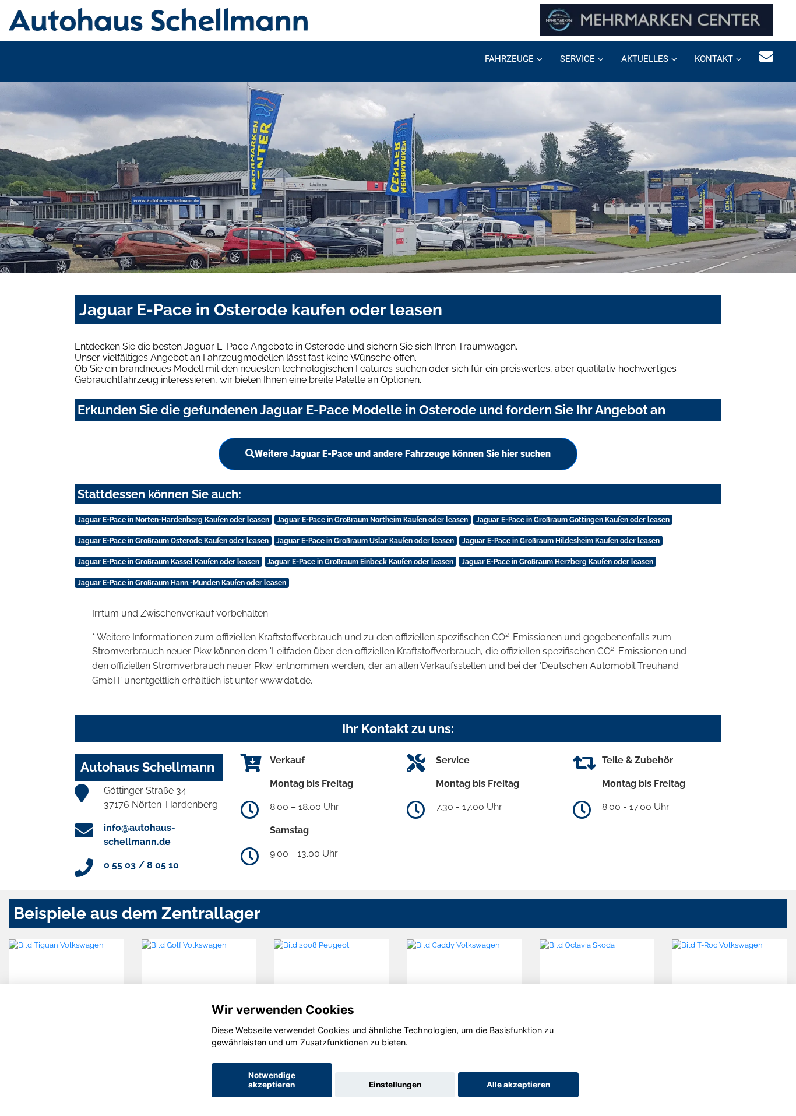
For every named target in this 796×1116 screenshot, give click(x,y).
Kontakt (714, 59)
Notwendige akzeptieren (271, 1080)
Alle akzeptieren (518, 1084)
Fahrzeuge (509, 59)
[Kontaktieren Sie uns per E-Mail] (766, 56)
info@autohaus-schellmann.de (139, 834)
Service (577, 59)
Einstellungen (395, 1084)
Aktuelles (644, 59)
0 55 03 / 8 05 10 (141, 865)
